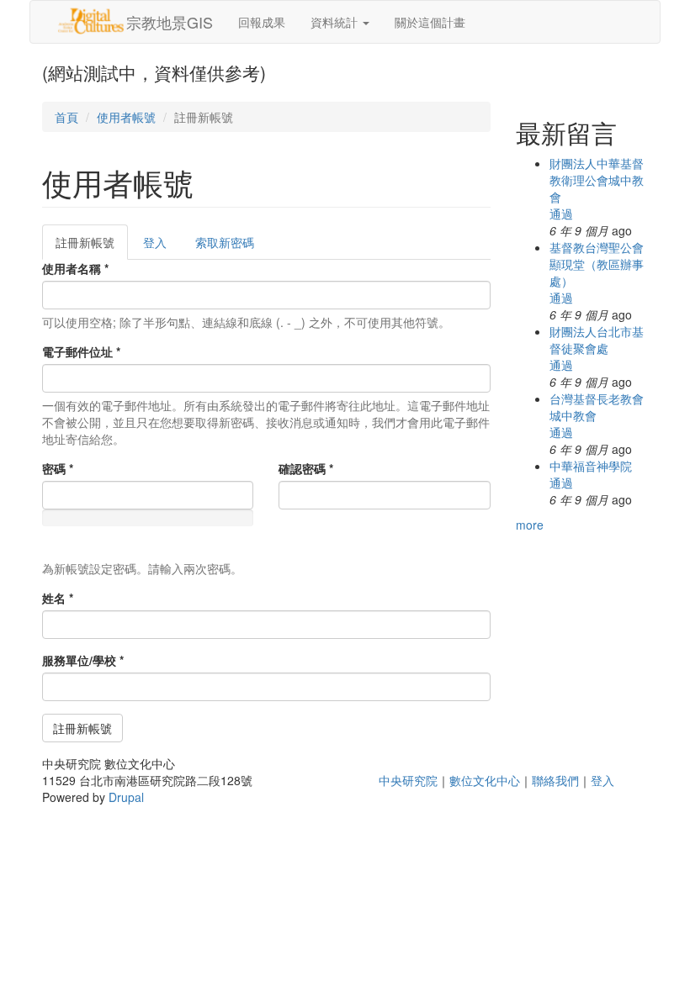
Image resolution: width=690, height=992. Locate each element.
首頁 (66, 116)
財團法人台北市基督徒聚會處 (596, 339)
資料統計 (335, 21)
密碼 (57, 468)
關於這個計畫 (430, 21)
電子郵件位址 (81, 351)
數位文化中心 (484, 780)
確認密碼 (306, 468)
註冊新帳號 (92, 247)
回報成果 (261, 21)
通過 (561, 213)
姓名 (57, 597)
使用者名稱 (75, 268)
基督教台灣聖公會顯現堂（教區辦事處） (596, 264)
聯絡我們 (555, 780)
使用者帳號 (126, 116)
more (530, 524)
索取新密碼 (224, 242)
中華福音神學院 (590, 465)
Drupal (126, 797)
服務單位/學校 (83, 660)
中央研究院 (408, 780)
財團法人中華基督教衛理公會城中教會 (596, 180)
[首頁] (91, 21)
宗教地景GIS (169, 22)
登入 (155, 242)
